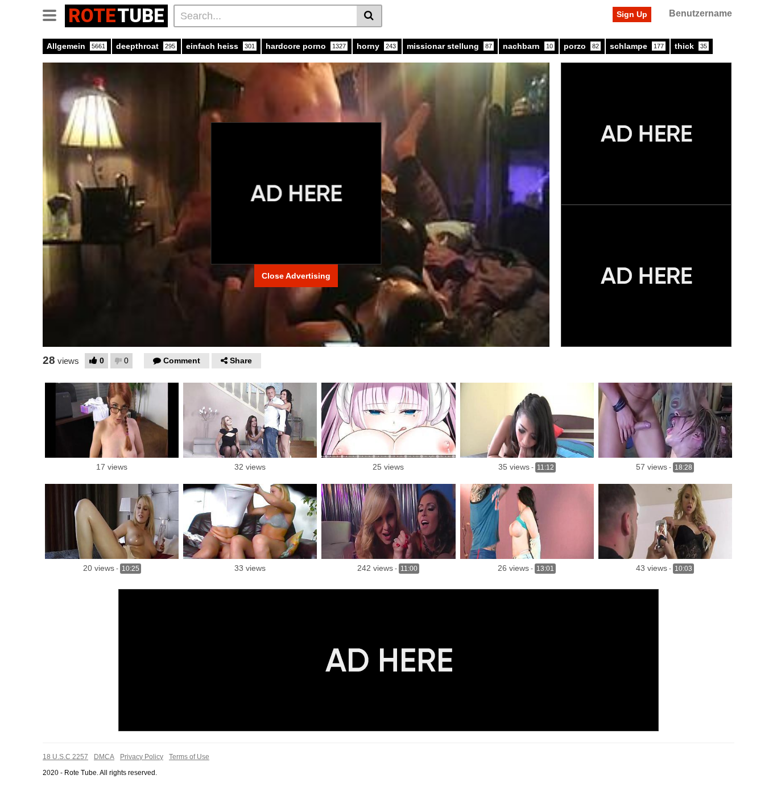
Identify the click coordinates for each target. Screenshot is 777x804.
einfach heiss (220, 46)
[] (369, 16)
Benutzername (700, 13)
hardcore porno (306, 46)
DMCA (104, 757)
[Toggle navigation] (54, 14)
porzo (581, 46)
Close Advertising (296, 275)
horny (376, 46)
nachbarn (528, 46)
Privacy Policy (141, 757)
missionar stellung (449, 46)
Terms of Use (189, 757)
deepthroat (145, 46)
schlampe (637, 46)
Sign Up (632, 14)
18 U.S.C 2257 (65, 757)
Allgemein (76, 46)
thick (691, 46)
